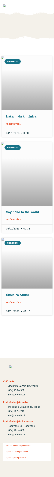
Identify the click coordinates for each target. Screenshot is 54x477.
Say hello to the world (22, 212)
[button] (48, 6)
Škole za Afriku (17, 295)
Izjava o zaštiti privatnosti (17, 451)
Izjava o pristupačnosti (16, 457)
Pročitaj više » (13, 124)
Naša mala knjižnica (21, 116)
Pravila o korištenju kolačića (18, 445)
